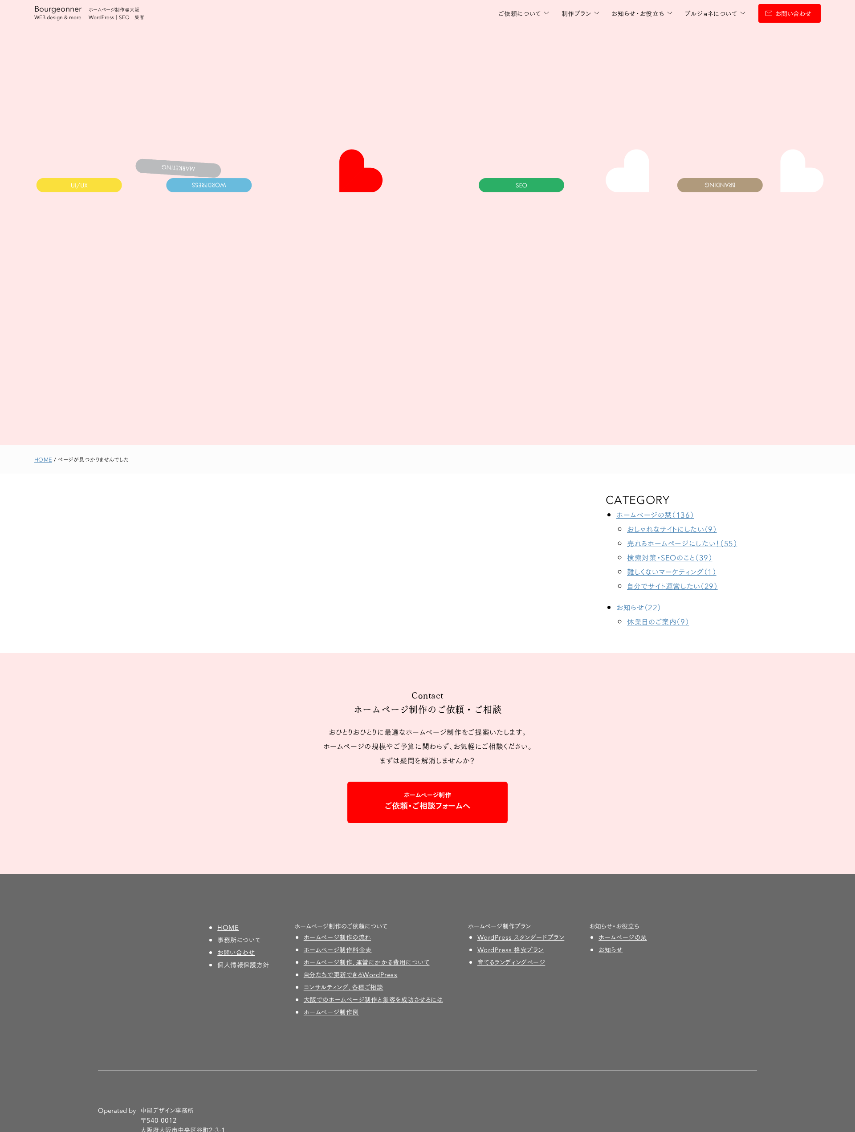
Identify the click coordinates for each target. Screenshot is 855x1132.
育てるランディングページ (511, 962)
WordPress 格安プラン (510, 949)
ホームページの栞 (622, 937)
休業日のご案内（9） (658, 621)
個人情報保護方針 (243, 965)
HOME (228, 927)
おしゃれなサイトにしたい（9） (672, 528)
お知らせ (610, 949)
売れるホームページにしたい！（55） (682, 542)
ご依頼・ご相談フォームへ (428, 800)
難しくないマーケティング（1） (672, 571)
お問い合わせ (793, 13)
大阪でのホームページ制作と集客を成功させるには (373, 999)
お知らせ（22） (638, 607)
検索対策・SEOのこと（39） (669, 557)
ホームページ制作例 (331, 1012)
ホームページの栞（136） (655, 514)
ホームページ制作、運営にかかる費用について (367, 962)
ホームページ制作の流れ (337, 937)
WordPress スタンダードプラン (521, 937)
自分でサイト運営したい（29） (672, 585)
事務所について (239, 940)
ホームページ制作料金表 (338, 949)
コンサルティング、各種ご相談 (343, 987)
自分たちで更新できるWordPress (351, 974)
